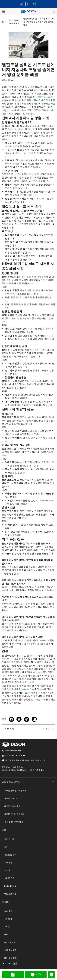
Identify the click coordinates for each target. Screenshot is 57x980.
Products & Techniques (14, 21)
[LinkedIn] (21, 4)
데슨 (21, 689)
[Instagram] (34, 4)
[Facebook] (27, 4)
